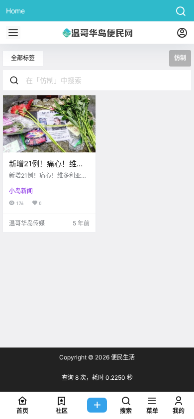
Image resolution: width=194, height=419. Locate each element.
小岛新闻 (21, 191)
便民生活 (122, 357)
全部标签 (23, 58)
